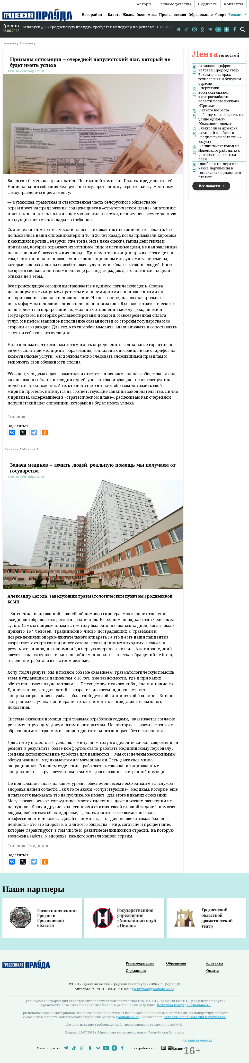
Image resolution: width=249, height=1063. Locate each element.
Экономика (147, 14)
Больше (235, 14)
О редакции (136, 971)
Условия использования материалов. (195, 1017)
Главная (9, 43)
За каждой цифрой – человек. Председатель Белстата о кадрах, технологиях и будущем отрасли (219, 75)
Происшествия (172, 14)
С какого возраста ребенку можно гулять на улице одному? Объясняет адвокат (220, 117)
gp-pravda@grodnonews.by (153, 989)
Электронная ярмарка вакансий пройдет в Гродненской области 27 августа (219, 135)
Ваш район (92, 14)
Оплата (212, 971)
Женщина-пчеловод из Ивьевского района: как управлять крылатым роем (219, 152)
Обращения (176, 963)
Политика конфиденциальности (184, 1005)
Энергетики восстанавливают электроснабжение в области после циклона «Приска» (218, 97)
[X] (22, 432)
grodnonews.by (127, 1017)
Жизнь (128, 14)
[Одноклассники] (44, 432)
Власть (114, 14)
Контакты (233, 3)
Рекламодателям (174, 3)
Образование (200, 14)
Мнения (26, 43)
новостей (215, 55)
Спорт (220, 14)
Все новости (209, 186)
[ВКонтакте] (12, 432)
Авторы (144, 3)
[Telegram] (33, 432)
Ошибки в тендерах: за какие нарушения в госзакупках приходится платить (219, 170)
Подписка (207, 3)
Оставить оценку (198, 1040)
